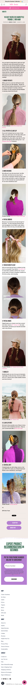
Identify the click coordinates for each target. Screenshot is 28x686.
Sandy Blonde (13, 504)
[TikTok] (8, 679)
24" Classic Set (16, 325)
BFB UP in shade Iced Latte (18, 216)
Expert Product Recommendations (13, 545)
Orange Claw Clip (6, 141)
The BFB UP (21, 269)
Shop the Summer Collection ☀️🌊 (14, 1)
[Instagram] (7, 679)
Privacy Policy (16, 574)
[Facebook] (2, 679)
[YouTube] (10, 679)
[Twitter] (3, 679)
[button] (2, 683)
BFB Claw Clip (18, 428)
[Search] (26, 5)
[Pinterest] (5, 679)
